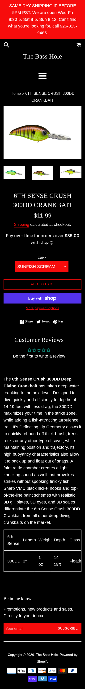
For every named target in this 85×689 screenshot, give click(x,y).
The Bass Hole (42, 56)
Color (42, 258)
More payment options (42, 308)
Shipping (21, 224)
